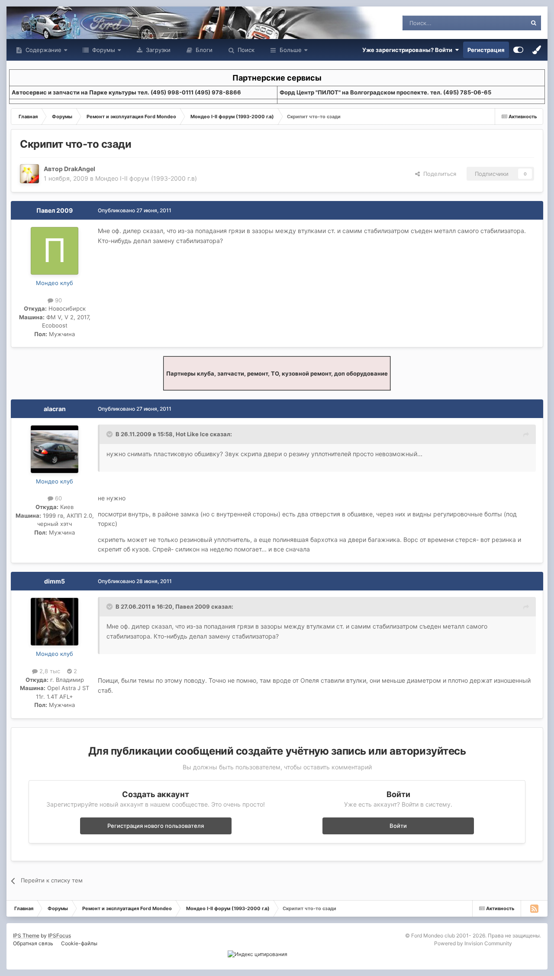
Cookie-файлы (79, 943)
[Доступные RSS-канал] (534, 908)
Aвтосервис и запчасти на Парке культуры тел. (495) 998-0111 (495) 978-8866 (126, 92)
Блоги (203, 49)
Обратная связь (33, 943)
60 (57, 498)
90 (57, 300)
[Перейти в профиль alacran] (54, 449)
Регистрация (486, 49)
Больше (290, 49)
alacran (55, 408)
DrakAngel (79, 168)
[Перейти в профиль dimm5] (54, 621)
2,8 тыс (49, 671)
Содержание (42, 49)
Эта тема (503, 22)
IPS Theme (26, 935)
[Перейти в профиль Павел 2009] (54, 251)
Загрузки (157, 49)
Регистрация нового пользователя (155, 825)
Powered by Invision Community (473, 943)
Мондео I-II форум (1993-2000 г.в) (146, 178)
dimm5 (54, 581)
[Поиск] (533, 23)
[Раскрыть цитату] (110, 434)
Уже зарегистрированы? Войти (408, 49)
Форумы (102, 49)
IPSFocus (59, 935)
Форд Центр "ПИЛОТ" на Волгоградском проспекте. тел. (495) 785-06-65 (385, 92)
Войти (398, 825)
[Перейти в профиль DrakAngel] (29, 173)
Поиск (245, 49)
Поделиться (438, 173)
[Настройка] (518, 50)
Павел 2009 (54, 210)
